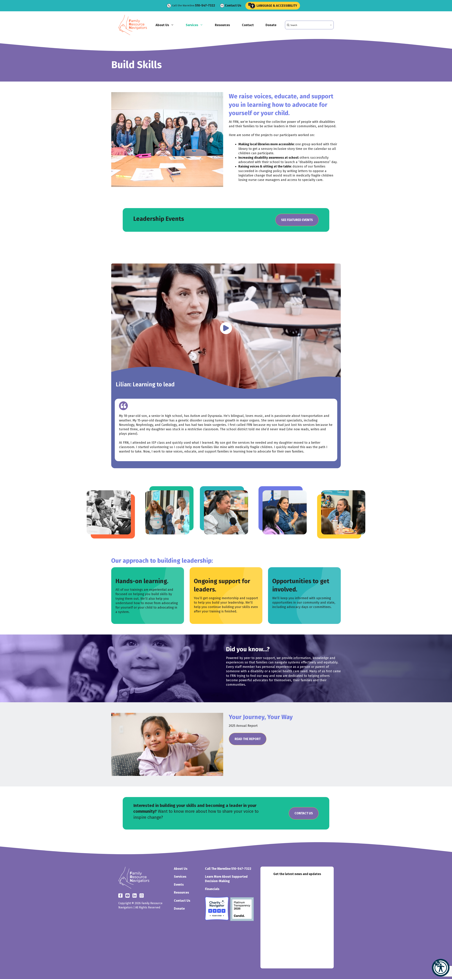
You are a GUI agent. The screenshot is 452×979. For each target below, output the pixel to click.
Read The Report (248, 739)
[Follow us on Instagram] (134, 895)
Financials (212, 889)
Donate (271, 25)
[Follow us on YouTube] (141, 895)
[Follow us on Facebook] (120, 895)
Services (192, 25)
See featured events (297, 220)
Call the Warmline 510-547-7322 (228, 869)
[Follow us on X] (127, 895)
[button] (441, 968)
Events (179, 885)
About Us (162, 25)
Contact (248, 25)
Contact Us (233, 5)
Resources (222, 25)
